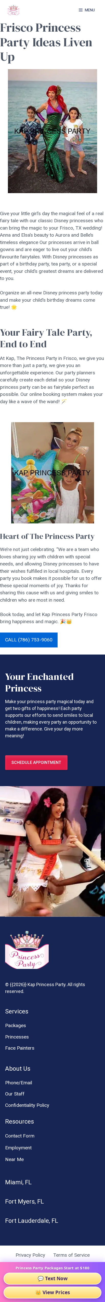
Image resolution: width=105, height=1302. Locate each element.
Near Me (14, 1159)
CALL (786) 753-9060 (28, 640)
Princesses (17, 1037)
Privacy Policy (30, 1255)
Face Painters (19, 1048)
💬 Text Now (53, 1278)
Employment (18, 1148)
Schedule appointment (36, 762)
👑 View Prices (52, 1292)
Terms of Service (71, 1255)
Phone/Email (18, 1083)
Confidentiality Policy (27, 1105)
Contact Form (19, 1136)
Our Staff (14, 1094)
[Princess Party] (13, 10)
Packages (15, 1025)
